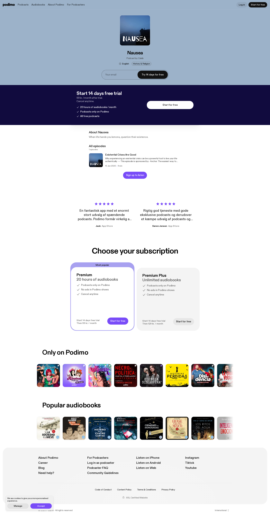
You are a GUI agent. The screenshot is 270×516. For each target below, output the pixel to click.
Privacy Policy (168, 489)
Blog (41, 468)
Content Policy (124, 489)
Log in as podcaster (100, 463)
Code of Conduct (103, 489)
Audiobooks (38, 4)
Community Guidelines (103, 473)
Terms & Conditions (146, 489)
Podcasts (23, 4)
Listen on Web (146, 468)
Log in (242, 4)
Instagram (192, 458)
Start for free (258, 4)
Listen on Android (148, 463)
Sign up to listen (135, 175)
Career (43, 463)
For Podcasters (76, 4)
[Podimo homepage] (9, 5)
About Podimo (56, 4)
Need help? (46, 473)
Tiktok (189, 463)
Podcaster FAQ (97, 468)
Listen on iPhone (147, 458)
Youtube (190, 468)
